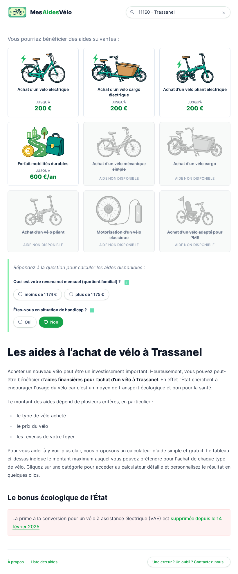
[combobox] (182, 12)
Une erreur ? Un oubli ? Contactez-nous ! (189, 562)
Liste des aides (44, 562)
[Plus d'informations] (126, 281)
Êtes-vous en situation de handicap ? (50, 309)
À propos (16, 562)
